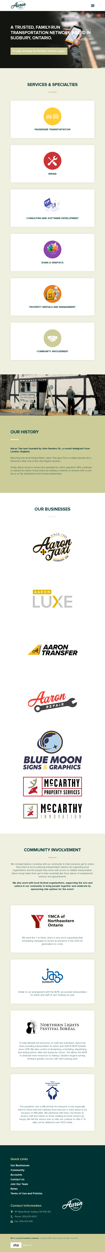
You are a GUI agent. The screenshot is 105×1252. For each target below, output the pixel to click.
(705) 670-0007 (29, 1216)
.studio (28, 1245)
